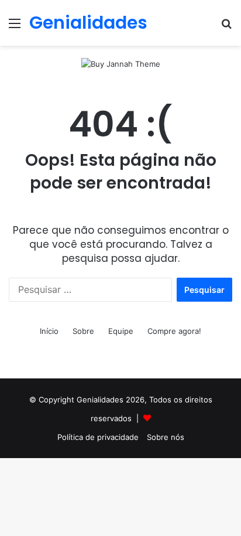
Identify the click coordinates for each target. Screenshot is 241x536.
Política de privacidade (98, 437)
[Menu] (14, 27)
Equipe (120, 331)
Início (49, 331)
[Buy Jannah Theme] (120, 63)
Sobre (83, 331)
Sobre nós (165, 437)
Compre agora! (174, 331)
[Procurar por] (226, 27)
